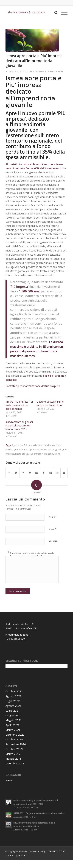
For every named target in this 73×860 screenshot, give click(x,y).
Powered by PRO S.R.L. (16, 855)
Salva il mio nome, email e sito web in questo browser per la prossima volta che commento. (32, 554)
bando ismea (35, 445)
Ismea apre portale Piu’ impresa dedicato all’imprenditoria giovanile (34, 60)
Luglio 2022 (12, 701)
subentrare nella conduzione (44, 453)
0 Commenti (28, 71)
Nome (53, 516)
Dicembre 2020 (14, 734)
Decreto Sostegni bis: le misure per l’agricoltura (50, 403)
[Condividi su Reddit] (57, 473)
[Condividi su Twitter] (16, 473)
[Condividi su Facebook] (9, 473)
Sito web (53, 540)
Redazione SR (56, 71)
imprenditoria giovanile (27, 449)
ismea (44, 449)
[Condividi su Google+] (22, 473)
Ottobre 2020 (14, 739)
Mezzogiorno (55, 449)
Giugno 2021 (13, 715)
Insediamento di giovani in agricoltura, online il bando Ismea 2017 (19, 425)
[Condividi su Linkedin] (36, 473)
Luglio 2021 (12, 710)
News (41, 71)
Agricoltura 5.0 (19, 445)
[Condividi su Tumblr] (43, 473)
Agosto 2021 (13, 705)
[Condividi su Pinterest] (29, 473)
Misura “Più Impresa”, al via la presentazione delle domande (19, 405)
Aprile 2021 (12, 725)
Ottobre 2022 (14, 691)
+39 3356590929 (15, 638)
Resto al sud (21, 453)
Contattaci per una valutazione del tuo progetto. (33, 386)
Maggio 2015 (13, 758)
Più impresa (19, 287)
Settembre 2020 (15, 744)
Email (52, 528)
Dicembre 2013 (14, 763)
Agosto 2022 (13, 696)
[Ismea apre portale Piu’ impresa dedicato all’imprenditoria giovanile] (32, 40)
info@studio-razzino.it (17, 634)
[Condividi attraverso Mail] (64, 473)
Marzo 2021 (12, 729)
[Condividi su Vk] (50, 473)
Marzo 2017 (12, 754)
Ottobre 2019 (14, 749)
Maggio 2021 (13, 720)
